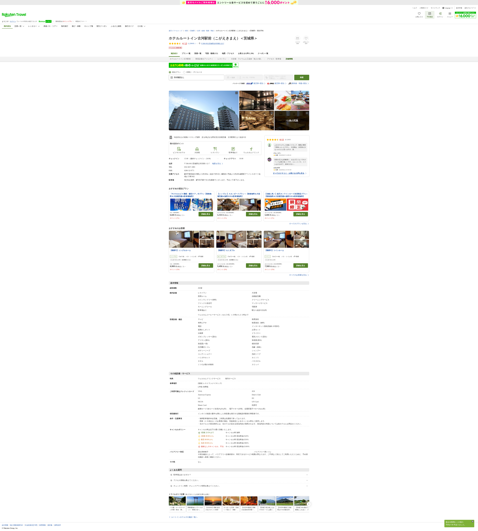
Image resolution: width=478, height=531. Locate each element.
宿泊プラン (176, 72)
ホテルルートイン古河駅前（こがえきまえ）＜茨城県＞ (213, 38)
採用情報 (42, 525)
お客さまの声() (246, 53)
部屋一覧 (197, 53)
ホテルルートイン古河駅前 (180, 59)
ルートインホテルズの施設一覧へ (184, 517)
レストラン (222, 59)
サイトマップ (435, 8)
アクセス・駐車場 (274, 59)
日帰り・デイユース (194, 72)
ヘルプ (414, 8)
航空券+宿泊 (258, 83)
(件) (191, 43)
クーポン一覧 (263, 53)
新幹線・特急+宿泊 (299, 83)
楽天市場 (459, 8)
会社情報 (5, 525)
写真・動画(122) (211, 53)
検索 (301, 77)
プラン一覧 (186, 53)
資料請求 (57, 525)
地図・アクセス (228, 53)
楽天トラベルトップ (175, 31)
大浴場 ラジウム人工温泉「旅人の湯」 (246, 59)
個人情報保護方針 (16, 525)
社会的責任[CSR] (31, 525)
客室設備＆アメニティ (204, 59)
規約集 (50, 525)
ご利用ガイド (423, 8)
